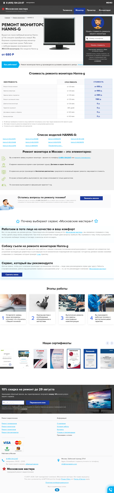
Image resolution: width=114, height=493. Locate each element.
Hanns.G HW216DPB (77, 142)
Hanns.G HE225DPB (31, 142)
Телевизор (67, 10)
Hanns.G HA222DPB (9, 146)
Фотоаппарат (105, 10)
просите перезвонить (82, 158)
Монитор (80, 10)
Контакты (60, 429)
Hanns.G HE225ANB (9, 142)
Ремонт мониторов (8, 426)
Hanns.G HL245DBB (31, 139)
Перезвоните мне (37, 403)
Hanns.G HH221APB (9, 139)
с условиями (97, 61)
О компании (61, 423)
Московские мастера (74, 232)
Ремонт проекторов (9, 429)
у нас (39, 254)
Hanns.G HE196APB (54, 139)
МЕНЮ (109, 3)
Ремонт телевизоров (9, 423)
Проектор (91, 10)
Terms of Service (80, 479)
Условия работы (63, 426)
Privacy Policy (66, 479)
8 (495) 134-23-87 (15, 3)
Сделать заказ (12, 274)
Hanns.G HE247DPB (54, 142)
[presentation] (107, 343)
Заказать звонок (91, 198)
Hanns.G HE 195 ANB (77, 139)
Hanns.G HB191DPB (31, 146)
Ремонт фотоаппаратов (10, 432)
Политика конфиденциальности (57, 483)
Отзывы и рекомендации (66, 432)
